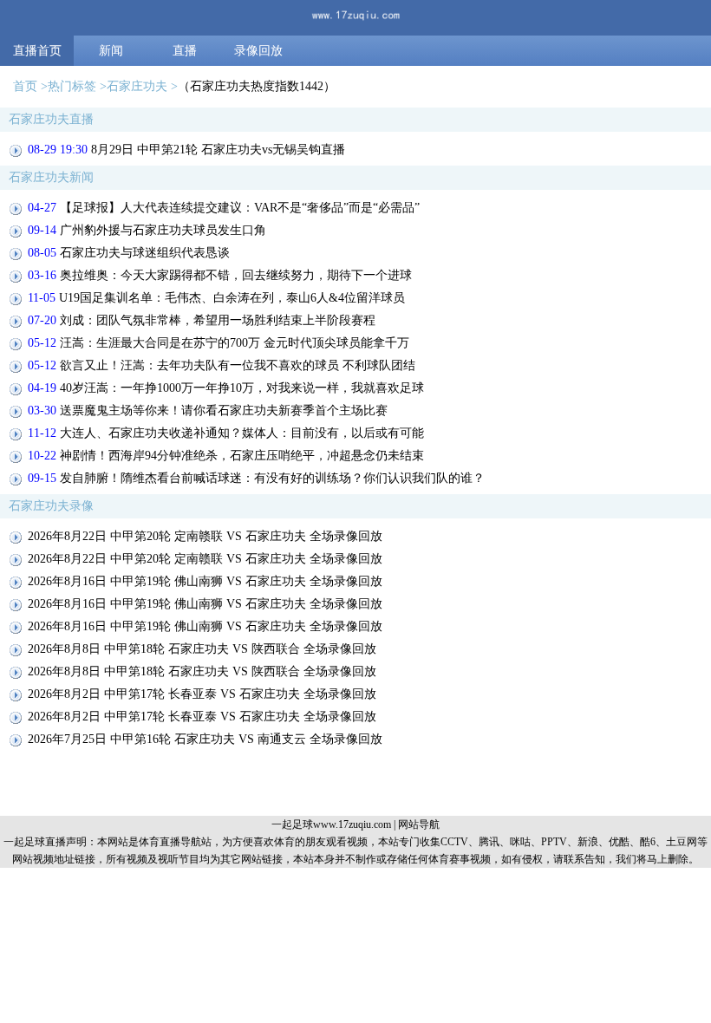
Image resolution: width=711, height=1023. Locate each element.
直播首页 (37, 50)
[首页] (355, 18)
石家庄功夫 (137, 86)
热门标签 (72, 86)
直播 (185, 50)
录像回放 (258, 50)
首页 (25, 86)
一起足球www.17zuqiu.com (331, 824)
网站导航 (419, 824)
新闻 (111, 50)
